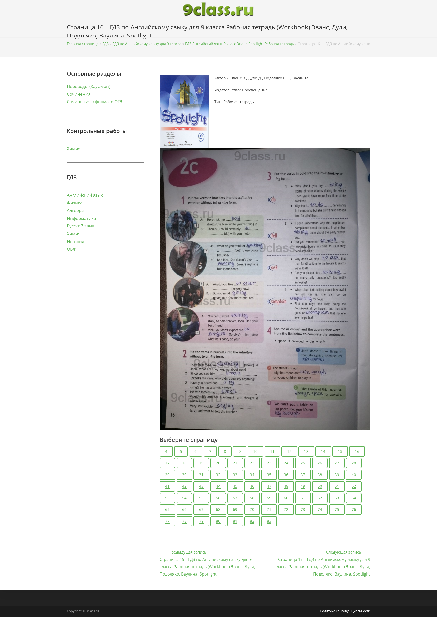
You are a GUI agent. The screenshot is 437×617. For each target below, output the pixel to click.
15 (340, 451)
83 (269, 521)
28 (354, 462)
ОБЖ (71, 249)
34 (252, 474)
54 (184, 497)
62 (320, 497)
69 (235, 509)
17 (167, 462)
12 (289, 451)
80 (218, 521)
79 (201, 521)
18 (184, 462)
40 (354, 474)
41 (167, 486)
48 (286, 486)
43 (201, 486)
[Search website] (369, 28)
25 (303, 462)
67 (201, 509)
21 (235, 462)
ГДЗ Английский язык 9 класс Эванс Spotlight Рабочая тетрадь (239, 43)
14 (323, 451)
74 (320, 509)
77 (167, 521)
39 (337, 474)
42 (184, 486)
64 (354, 497)
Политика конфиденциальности (345, 611)
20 (218, 462)
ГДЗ (105, 43)
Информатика (81, 218)
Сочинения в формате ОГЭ (95, 101)
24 (286, 462)
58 (252, 497)
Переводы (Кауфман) (88, 86)
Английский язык (85, 195)
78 (184, 521)
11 (272, 451)
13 (306, 451)
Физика (74, 203)
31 (201, 474)
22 (252, 462)
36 (286, 474)
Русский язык (80, 226)
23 (269, 462)
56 (218, 497)
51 (337, 486)
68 (218, 509)
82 (252, 521)
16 (357, 451)
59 (269, 497)
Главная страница (83, 43)
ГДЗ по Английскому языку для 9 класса (147, 43)
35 (269, 474)
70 (252, 509)
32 (218, 474)
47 (269, 486)
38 (320, 474)
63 (337, 497)
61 (303, 497)
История (75, 241)
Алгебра (75, 210)
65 (167, 509)
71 (269, 509)
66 (184, 509)
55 (201, 497)
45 (235, 486)
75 (337, 509)
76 (354, 509)
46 (252, 486)
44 (218, 486)
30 (184, 474)
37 (303, 474)
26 (320, 462)
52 (354, 486)
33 (235, 474)
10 (255, 451)
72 (286, 509)
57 (235, 497)
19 (201, 462)
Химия (73, 148)
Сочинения (79, 94)
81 (235, 521)
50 (320, 486)
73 (303, 509)
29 (167, 474)
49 (303, 486)
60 (286, 497)
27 (337, 462)
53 (167, 497)
